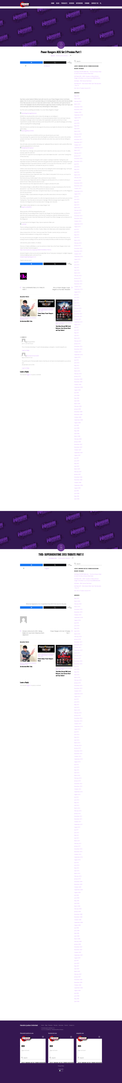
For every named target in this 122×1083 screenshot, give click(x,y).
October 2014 (77, 221)
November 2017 (78, 142)
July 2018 (76, 120)
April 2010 (76, 368)
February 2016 (77, 177)
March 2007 (77, 469)
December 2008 (78, 411)
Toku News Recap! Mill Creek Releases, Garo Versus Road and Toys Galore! (63, 328)
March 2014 (77, 240)
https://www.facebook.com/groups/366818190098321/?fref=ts (35, 250)
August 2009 (77, 390)
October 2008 (77, 417)
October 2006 (77, 482)
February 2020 (77, 101)
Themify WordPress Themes (57, 1029)
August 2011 (77, 324)
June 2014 (76, 232)
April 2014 (76, 237)
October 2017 (77, 145)
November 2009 (78, 381)
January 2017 (77, 156)
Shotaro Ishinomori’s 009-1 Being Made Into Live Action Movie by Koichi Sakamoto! (33, 633)
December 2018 (78, 106)
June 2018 (76, 123)
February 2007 (77, 471)
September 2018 (78, 115)
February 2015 (77, 210)
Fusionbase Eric (53, 558)
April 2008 (76, 433)
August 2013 (77, 259)
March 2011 (77, 338)
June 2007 (76, 460)
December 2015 (78, 183)
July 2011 (76, 327)
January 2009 (77, 409)
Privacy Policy (61, 1066)
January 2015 (77, 213)
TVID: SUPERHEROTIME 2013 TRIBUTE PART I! (33, 288)
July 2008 (76, 425)
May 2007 (76, 463)
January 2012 (77, 311)
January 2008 (77, 441)
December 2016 (78, 158)
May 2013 (76, 267)
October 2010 (77, 352)
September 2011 (78, 322)
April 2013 (76, 270)
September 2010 (78, 354)
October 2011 (77, 319)
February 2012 (77, 308)
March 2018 (77, 131)
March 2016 (77, 175)
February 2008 (77, 439)
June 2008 (76, 428)
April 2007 (76, 466)
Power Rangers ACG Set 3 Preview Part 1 (61, 52)
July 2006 (76, 490)
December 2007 (78, 444)
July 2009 (76, 392)
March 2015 (77, 207)
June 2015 (76, 199)
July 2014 (76, 229)
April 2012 (76, 303)
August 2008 (77, 422)
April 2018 (76, 128)
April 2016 (76, 172)
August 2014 (77, 226)
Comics (39, 308)
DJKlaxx (53, 55)
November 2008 (78, 414)
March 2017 (77, 150)
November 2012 (78, 283)
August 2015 (77, 194)
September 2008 (78, 420)
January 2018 (77, 136)
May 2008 (76, 430)
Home (52, 3)
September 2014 (78, 224)
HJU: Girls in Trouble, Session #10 (82, 88)
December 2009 (78, 379)
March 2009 (77, 403)
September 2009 (78, 387)
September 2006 (78, 485)
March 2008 (77, 436)
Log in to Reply (25, 350)
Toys (26, 319)
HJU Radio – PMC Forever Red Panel (82, 81)
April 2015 (76, 205)
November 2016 (78, 161)
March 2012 (77, 305)
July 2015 (76, 196)
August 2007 (77, 455)
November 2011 (78, 316)
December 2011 (78, 313)
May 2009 (76, 398)
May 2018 (76, 126)
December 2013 (78, 248)
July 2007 (76, 458)
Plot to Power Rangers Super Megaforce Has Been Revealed (61, 288)
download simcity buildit (32, 355)
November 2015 (78, 185)
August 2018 (77, 117)
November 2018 (78, 109)
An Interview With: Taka (26, 321)
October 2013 (77, 254)
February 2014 (77, 243)
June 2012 (76, 297)
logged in (29, 374)
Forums (87, 3)
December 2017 (78, 139)
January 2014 (77, 245)
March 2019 (77, 104)
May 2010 (76, 365)
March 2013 (77, 273)
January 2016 (77, 180)
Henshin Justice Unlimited (30, 317)
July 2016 (76, 164)
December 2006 (78, 477)
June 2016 (76, 166)
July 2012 (76, 294)
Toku (39, 311)
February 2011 (77, 341)
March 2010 (77, 371)
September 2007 (78, 452)
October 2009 (77, 384)
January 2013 (77, 278)
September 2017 (78, 147)
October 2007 (77, 450)
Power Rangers (44, 309)
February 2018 (77, 134)
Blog (57, 3)
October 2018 (77, 112)
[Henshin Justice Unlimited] (25, 6)
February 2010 (77, 373)
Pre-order (50, 309)
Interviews (79, 3)
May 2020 (76, 96)
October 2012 (77, 286)
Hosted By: (61, 1069)
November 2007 (78, 447)
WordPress (48, 1029)
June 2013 (76, 264)
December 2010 (78, 346)
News (39, 309)
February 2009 (77, 406)
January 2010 (77, 376)
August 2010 (77, 357)
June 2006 (76, 493)
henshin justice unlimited (62, 55)
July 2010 (76, 360)
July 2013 (76, 262)
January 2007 (77, 474)
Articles (22, 317)
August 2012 (77, 292)
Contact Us (94, 3)
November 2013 (78, 251)
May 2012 (76, 300)
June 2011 (76, 330)
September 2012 (78, 289)
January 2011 (77, 343)
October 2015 (77, 188)
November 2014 (78, 218)
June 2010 (76, 362)
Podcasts (64, 3)
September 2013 (78, 256)
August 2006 (77, 488)
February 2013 (77, 275)
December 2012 (78, 281)
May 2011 (76, 332)
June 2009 (76, 395)
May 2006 (76, 496)
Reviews (71, 3)
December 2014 (78, 215)
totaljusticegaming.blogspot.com (28, 257)
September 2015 (78, 191)
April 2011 (76, 335)
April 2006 (76, 499)
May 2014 (76, 234)
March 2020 (77, 98)
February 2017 (77, 153)
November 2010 (78, 349)
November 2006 (78, 479)
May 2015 (76, 202)
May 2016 (76, 169)
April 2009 (76, 401)
